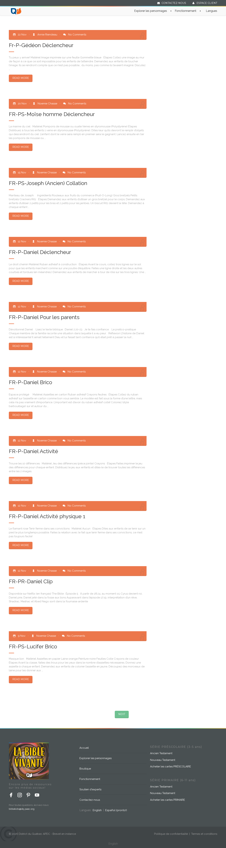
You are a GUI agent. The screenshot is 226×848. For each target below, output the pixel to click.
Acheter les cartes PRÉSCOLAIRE (170, 766)
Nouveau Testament (162, 760)
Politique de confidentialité (171, 833)
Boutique (85, 768)
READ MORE (20, 78)
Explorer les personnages (150, 11)
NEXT (121, 714)
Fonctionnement (185, 11)
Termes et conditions (204, 833)
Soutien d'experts (90, 789)
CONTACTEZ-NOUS (174, 3)
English (97, 810)
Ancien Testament (161, 753)
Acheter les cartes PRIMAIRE (167, 799)
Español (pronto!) (116, 810)
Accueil (84, 747)
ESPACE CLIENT (207, 3)
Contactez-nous (89, 799)
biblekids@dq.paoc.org (21, 809)
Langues (211, 11)
